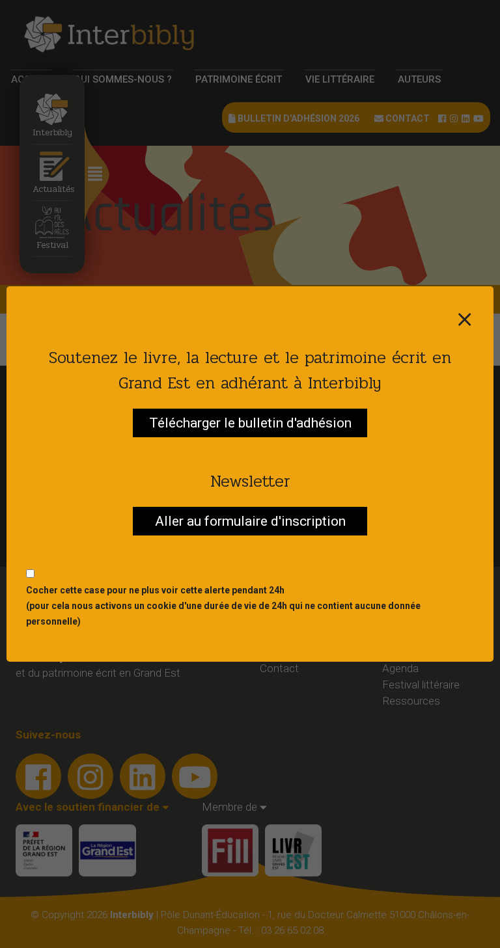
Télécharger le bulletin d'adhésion (250, 423)
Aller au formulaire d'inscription (250, 521)
